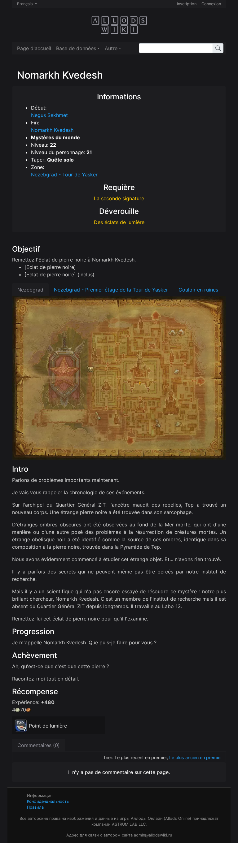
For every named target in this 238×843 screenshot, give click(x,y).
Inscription (186, 4)
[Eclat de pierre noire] (50, 267)
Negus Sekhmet (49, 115)
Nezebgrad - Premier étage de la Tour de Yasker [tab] (111, 290)
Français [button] (25, 4)
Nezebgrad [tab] (30, 290)
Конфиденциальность (48, 801)
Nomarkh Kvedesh (52, 130)
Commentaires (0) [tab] (38, 745)
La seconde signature (119, 198)
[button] (78, 48)
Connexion (211, 4)
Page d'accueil (34, 48)
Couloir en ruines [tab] (198, 290)
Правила (35, 807)
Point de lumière (48, 726)
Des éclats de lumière (119, 222)
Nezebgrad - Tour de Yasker (64, 174)
